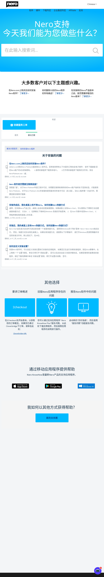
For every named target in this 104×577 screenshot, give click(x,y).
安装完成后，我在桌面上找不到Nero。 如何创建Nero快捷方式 (37, 205)
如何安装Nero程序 (27, 149)
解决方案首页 (12, 149)
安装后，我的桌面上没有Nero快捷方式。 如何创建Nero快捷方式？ (39, 225)
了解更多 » (24, 93)
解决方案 (31, 135)
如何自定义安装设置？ (19, 246)
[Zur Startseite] (13, 3)
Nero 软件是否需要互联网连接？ (23, 184)
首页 (16, 135)
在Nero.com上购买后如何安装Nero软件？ (28, 163)
